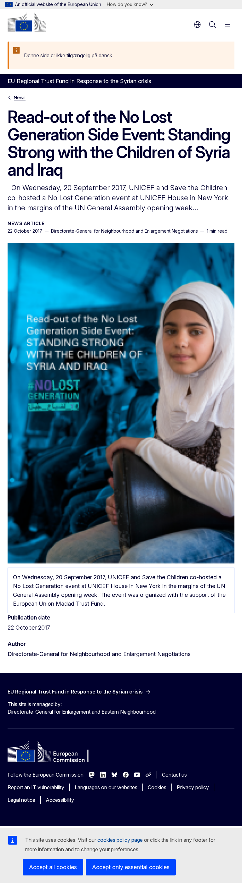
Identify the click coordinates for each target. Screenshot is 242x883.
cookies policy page (120, 840)
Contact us (174, 775)
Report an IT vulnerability (36, 787)
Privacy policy (193, 787)
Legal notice (21, 800)
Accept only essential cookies (131, 867)
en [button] (197, 24)
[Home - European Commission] (27, 22)
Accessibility (60, 800)
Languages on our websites (106, 787)
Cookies (157, 787)
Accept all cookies (53, 867)
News (20, 97)
